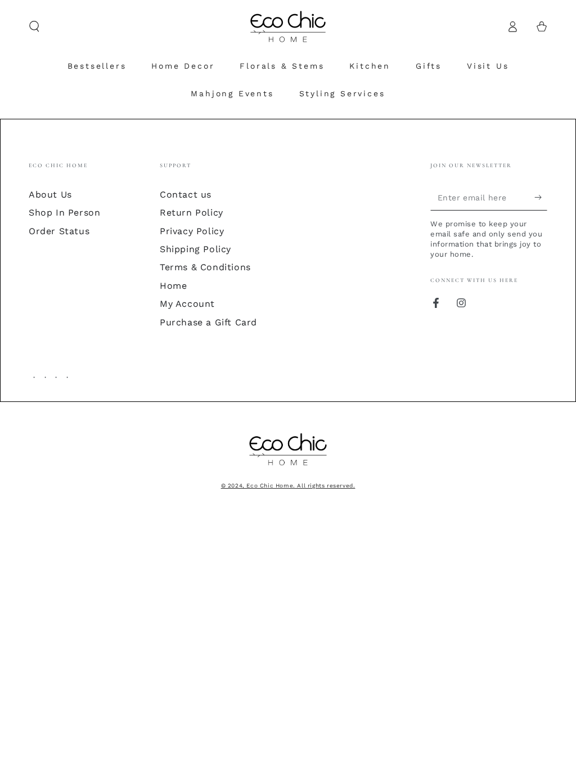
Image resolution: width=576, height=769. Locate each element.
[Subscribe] (540, 197)
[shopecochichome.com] (288, 466)
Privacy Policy (192, 231)
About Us (50, 194)
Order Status (59, 231)
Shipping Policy (195, 249)
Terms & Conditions (205, 267)
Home (173, 285)
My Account (187, 303)
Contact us (186, 194)
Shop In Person (64, 212)
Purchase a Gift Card (208, 322)
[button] (34, 26)
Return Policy (191, 212)
